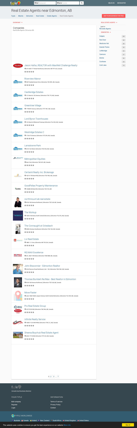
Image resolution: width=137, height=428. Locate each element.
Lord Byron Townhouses (36, 118)
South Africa (56, 420)
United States (84, 420)
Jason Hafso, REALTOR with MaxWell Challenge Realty (50, 65)
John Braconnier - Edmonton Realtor (42, 265)
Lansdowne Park (32, 145)
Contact (53, 408)
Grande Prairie (104, 47)
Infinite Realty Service (34, 319)
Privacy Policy (55, 405)
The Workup (30, 212)
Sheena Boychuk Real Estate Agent (41, 332)
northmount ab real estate (37, 199)
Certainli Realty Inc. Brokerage (39, 172)
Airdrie (101, 58)
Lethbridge (103, 51)
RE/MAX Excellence (33, 252)
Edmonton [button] (105, 32)
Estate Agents (106, 29)
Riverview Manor (32, 78)
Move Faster (30, 292)
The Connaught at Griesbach (38, 225)
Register (122, 3)
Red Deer (102, 40)
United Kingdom (70, 420)
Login (13, 408)
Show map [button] (16, 22)
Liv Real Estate (31, 239)
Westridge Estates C (34, 132)
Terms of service (56, 402)
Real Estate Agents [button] (108, 22)
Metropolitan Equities (34, 159)
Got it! (128, 425)
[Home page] (15, 3)
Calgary (102, 36)
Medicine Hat (104, 43)
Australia (16, 420)
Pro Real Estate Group (35, 306)
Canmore (102, 54)
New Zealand (44, 420)
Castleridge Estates (33, 92)
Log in (112, 3)
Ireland (34, 420)
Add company (16, 402)
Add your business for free (114, 16)
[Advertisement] (49, 47)
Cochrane (102, 62)
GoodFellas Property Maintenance (41, 185)
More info (67, 425)
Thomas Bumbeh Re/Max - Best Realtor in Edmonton (50, 279)
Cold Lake (102, 65)
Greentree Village (32, 105)
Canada (25, 420)
